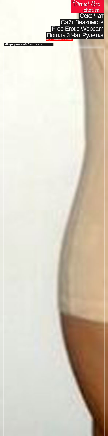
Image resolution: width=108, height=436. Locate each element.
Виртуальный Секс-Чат (87, 6)
